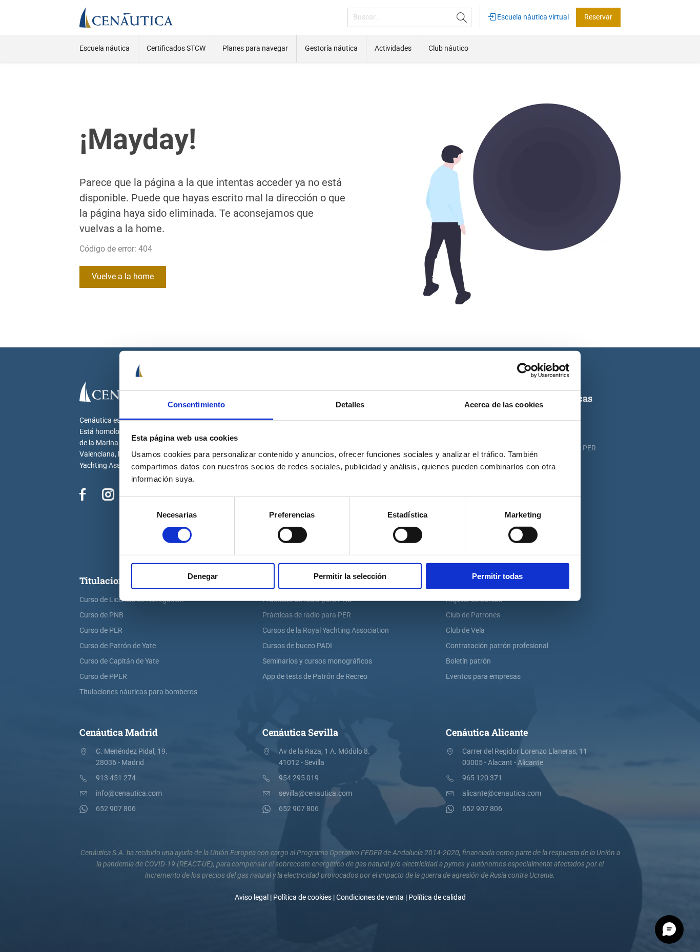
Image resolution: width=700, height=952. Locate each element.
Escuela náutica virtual (532, 17)
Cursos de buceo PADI (297, 645)
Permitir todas (497, 575)
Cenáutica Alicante (487, 732)
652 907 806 (116, 808)
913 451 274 (116, 778)
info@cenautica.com (129, 793)
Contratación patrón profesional (497, 645)
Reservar (598, 17)
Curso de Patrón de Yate (117, 645)
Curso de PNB (101, 615)
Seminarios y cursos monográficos (317, 661)
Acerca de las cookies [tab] (503, 404)
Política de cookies (302, 897)
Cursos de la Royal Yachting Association (325, 630)
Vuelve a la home (123, 276)
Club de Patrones (473, 615)
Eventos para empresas (483, 676)
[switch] (292, 535)
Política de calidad (437, 897)
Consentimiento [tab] (196, 404)
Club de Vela (465, 630)
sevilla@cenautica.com (315, 793)
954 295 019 (299, 778)
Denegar (203, 575)
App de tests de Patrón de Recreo (314, 676)
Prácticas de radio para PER (306, 615)
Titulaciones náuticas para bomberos (138, 692)
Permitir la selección (350, 575)
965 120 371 (482, 778)
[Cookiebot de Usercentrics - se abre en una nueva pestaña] (524, 370)
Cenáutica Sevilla (300, 732)
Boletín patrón (468, 661)
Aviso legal (252, 897)
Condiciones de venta (370, 897)
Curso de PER (100, 630)
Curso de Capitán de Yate (119, 661)
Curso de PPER (103, 676)
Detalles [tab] (350, 404)
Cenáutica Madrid (118, 732)
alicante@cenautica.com (501, 793)
